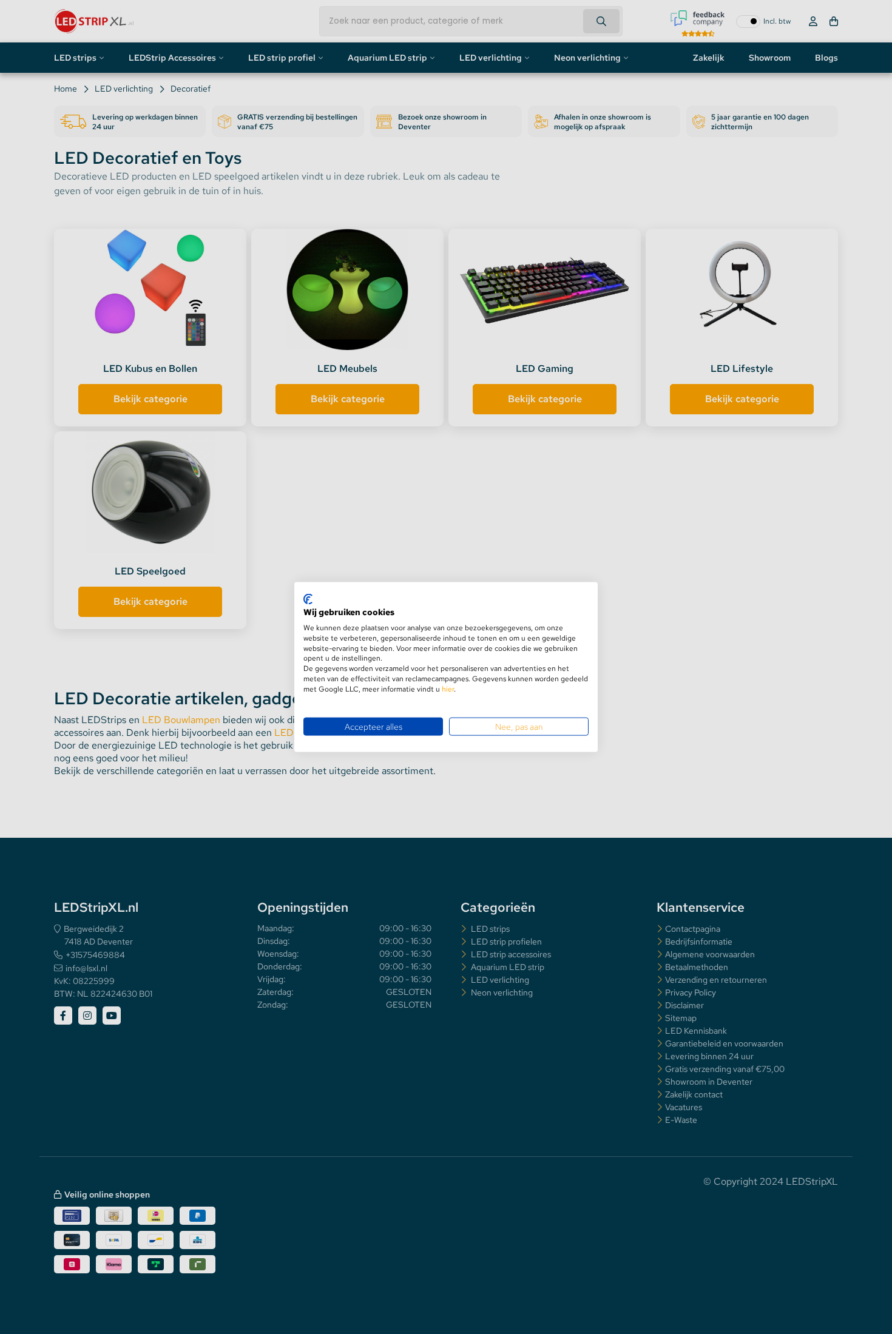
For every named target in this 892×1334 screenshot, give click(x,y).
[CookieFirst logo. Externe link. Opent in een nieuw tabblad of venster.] (308, 598)
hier (448, 688)
